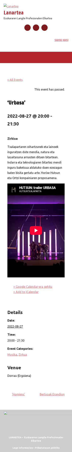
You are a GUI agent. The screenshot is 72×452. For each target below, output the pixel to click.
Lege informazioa (23, 448)
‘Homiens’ (18, 394)
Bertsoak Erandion (52, 394)
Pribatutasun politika (47, 448)
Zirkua (22, 354)
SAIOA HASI (61, 40)
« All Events (15, 79)
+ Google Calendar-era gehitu (32, 286)
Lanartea (14, 12)
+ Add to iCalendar (26, 292)
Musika (12, 354)
